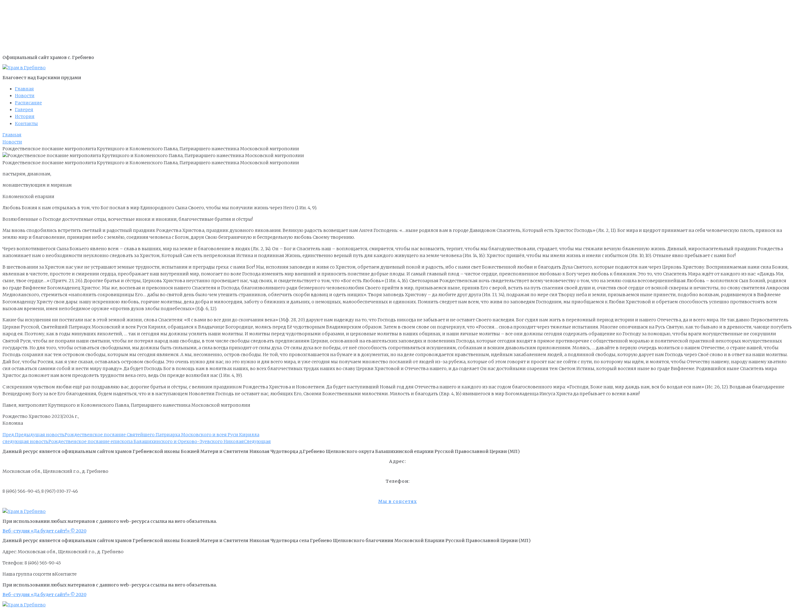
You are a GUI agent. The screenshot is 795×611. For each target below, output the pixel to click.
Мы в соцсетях (397, 501)
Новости (12, 142)
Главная (11, 135)
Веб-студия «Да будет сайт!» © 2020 (44, 531)
